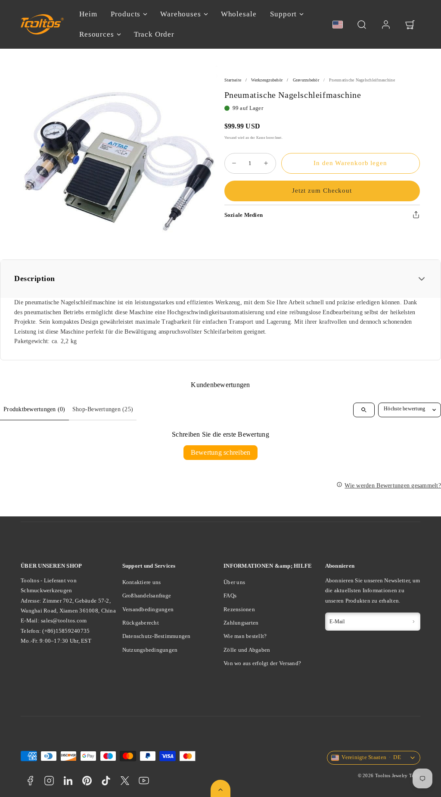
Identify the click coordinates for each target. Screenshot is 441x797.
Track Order (154, 34)
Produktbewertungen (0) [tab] (34, 409)
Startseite (233, 80)
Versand (230, 137)
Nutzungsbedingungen (150, 650)
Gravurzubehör (306, 80)
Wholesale (239, 14)
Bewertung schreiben (221, 452)
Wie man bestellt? (245, 636)
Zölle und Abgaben (247, 650)
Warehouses (180, 14)
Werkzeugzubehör (267, 80)
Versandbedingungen (148, 609)
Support (283, 14)
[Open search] (364, 410)
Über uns (234, 582)
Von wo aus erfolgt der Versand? (262, 663)
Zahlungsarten (241, 622)
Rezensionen (239, 609)
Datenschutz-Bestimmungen (156, 636)
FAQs (230, 595)
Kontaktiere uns (141, 582)
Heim (88, 14)
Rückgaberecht (140, 622)
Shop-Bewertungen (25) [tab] (102, 409)
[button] (361, 24)
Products (125, 14)
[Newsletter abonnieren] (413, 622)
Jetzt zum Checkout (322, 190)
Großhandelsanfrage (146, 595)
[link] (386, 24)
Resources (96, 34)
